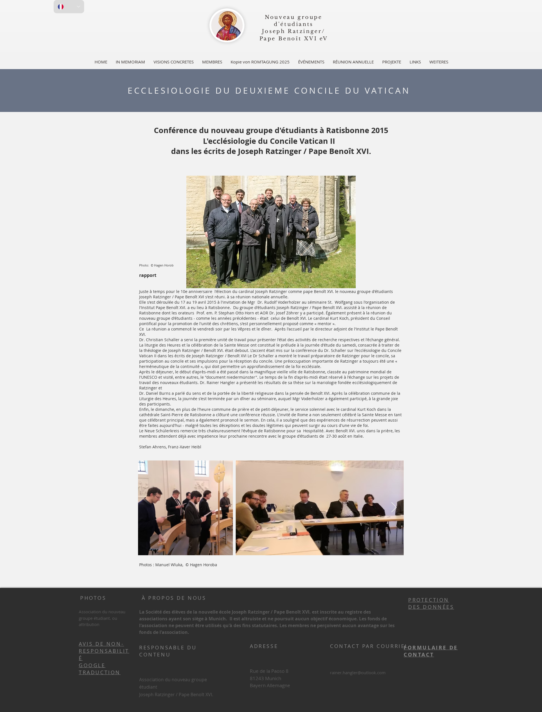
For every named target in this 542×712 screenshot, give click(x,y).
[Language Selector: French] (69, 6)
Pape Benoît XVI (288, 39)
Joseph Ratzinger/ (293, 31)
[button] (212, 61)
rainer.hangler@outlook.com (358, 672)
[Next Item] (394, 507)
